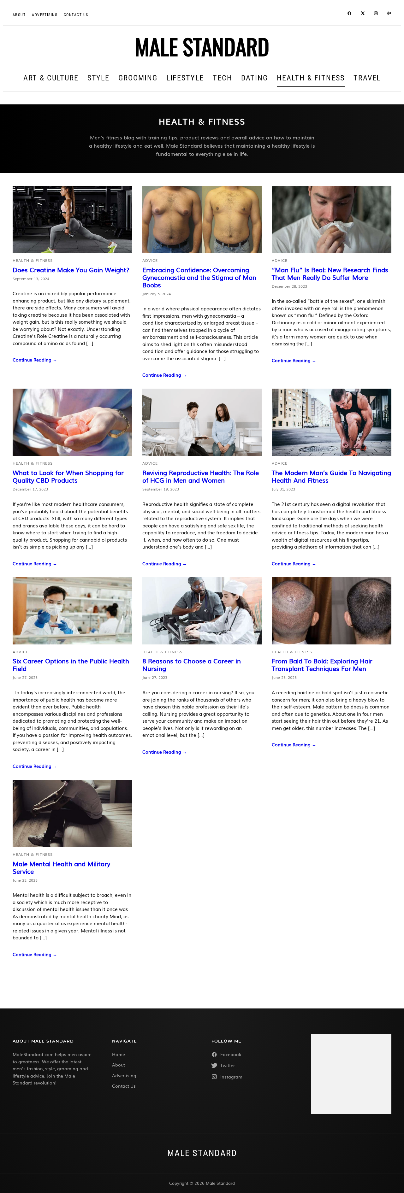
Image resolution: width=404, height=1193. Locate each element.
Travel (367, 77)
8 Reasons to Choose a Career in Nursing (191, 664)
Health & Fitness (311, 77)
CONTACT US (76, 15)
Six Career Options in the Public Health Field (71, 664)
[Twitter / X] (362, 14)
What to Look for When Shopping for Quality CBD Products (68, 476)
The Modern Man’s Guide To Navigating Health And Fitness (331, 476)
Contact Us (124, 1086)
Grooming (137, 77)
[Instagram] (376, 14)
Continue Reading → (35, 359)
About (19, 15)
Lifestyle (185, 77)
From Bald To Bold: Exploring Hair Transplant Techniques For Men (322, 664)
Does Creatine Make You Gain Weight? (71, 269)
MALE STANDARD (202, 46)
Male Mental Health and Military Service (61, 867)
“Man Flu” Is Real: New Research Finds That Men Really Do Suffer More (330, 273)
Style (98, 77)
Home (118, 1054)
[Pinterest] (389, 14)
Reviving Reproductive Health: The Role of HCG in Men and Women (200, 476)
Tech (222, 77)
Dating (254, 77)
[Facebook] (349, 14)
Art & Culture (51, 77)
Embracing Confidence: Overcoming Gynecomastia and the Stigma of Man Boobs (199, 277)
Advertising (44, 15)
